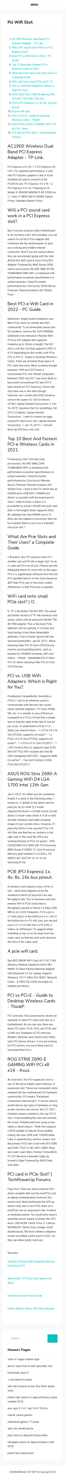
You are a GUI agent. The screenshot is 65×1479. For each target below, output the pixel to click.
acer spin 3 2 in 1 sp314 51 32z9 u (28, 1408)
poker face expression (21, 1453)
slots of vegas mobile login (24, 1359)
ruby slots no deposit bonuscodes (28, 1435)
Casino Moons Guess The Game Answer (31, 1308)
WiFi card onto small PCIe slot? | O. (32, 81)
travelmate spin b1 (18, 1372)
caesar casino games (20, 1415)
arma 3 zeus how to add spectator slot (30, 1366)
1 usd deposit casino (20, 1379)
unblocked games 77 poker (23, 1421)
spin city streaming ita (20, 1428)
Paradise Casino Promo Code (25, 1295)
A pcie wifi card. (21, 111)
